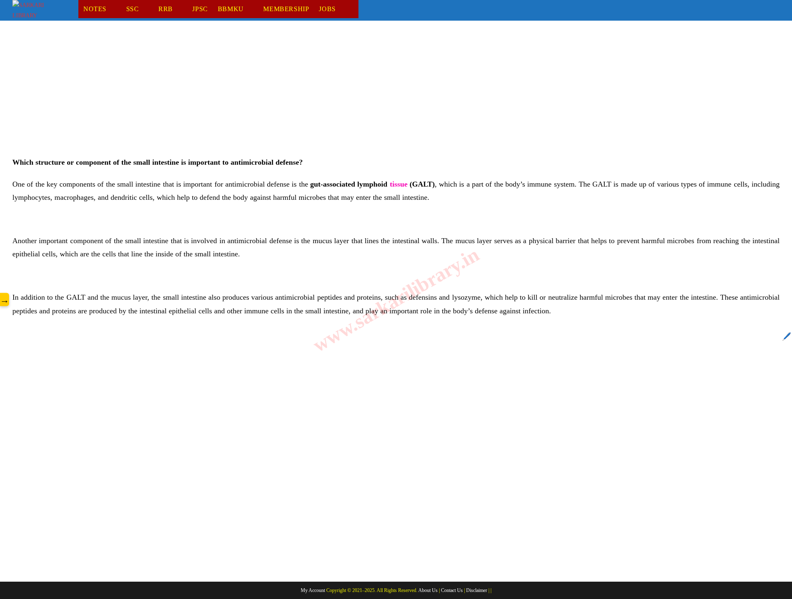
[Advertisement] (259, 94)
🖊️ (786, 336)
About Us (428, 590)
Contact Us (452, 590)
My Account (313, 590)
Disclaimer (476, 590)
